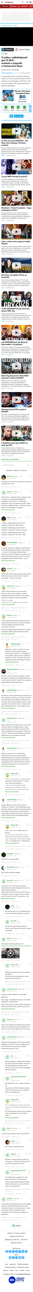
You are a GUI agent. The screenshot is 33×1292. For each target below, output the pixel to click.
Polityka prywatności (11, 1267)
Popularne (24, 470)
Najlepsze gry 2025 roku (12, 1239)
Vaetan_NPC (10, 586)
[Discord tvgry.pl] (19, 1257)
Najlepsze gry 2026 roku (16, 1236)
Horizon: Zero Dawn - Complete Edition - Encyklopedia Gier (16, 96)
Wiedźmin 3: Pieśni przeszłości (16, 1233)
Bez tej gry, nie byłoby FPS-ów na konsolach (16, 273)
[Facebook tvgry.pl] (23, 1257)
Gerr (12, 1056)
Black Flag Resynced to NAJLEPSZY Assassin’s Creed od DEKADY (16, 374)
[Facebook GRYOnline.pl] (7, 1251)
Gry (19, 6)
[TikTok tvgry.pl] (13, 1257)
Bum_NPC (10, 880)
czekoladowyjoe (15, 644)
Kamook (9, 1019)
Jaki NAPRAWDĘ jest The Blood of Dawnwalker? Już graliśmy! (16, 340)
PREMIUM (5, 6)
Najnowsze (9, 470)
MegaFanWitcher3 (12, 669)
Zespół (12, 1270)
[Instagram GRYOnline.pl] (10, 1251)
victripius (10, 568)
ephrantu (9, 1198)
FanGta (13, 1141)
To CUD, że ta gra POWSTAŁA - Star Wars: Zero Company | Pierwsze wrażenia (16, 140)
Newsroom (13, 6)
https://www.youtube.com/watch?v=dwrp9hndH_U (16, 946)
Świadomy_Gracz (12, 718)
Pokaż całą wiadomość (8, 510)
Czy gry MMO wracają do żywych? (16, 173)
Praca (16, 1270)
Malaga (9, 615)
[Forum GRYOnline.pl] (26, 1251)
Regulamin (12, 1264)
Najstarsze (17, 470)
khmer (9, 938)
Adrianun (9, 476)
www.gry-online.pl (6, 25)
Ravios (13, 906)
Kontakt (22, 1270)
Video (15, 25)
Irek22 (9, 517)
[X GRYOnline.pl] (13, 1251)
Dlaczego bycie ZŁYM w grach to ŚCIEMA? (16, 407)
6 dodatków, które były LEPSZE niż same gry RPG (16, 441)
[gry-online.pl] (9, 2)
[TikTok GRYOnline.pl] (16, 1251)
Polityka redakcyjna (22, 1264)
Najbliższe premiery (16, 1243)
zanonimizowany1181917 (18, 1076)
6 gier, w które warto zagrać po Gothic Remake (16, 239)
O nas (6, 1264)
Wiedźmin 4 (24, 1239)
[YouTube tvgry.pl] (10, 1257)
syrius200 (10, 854)
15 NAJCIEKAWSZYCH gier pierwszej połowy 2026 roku (16, 306)
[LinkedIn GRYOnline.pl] (23, 1251)
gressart (9, 491)
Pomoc (28, 1270)
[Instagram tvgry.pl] (16, 1257)
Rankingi (24, 6)
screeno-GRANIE (12, 542)
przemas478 (10, 867)
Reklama (5, 1270)
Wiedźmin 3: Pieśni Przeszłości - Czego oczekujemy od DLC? (16, 206)
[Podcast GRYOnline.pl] (19, 1251)
